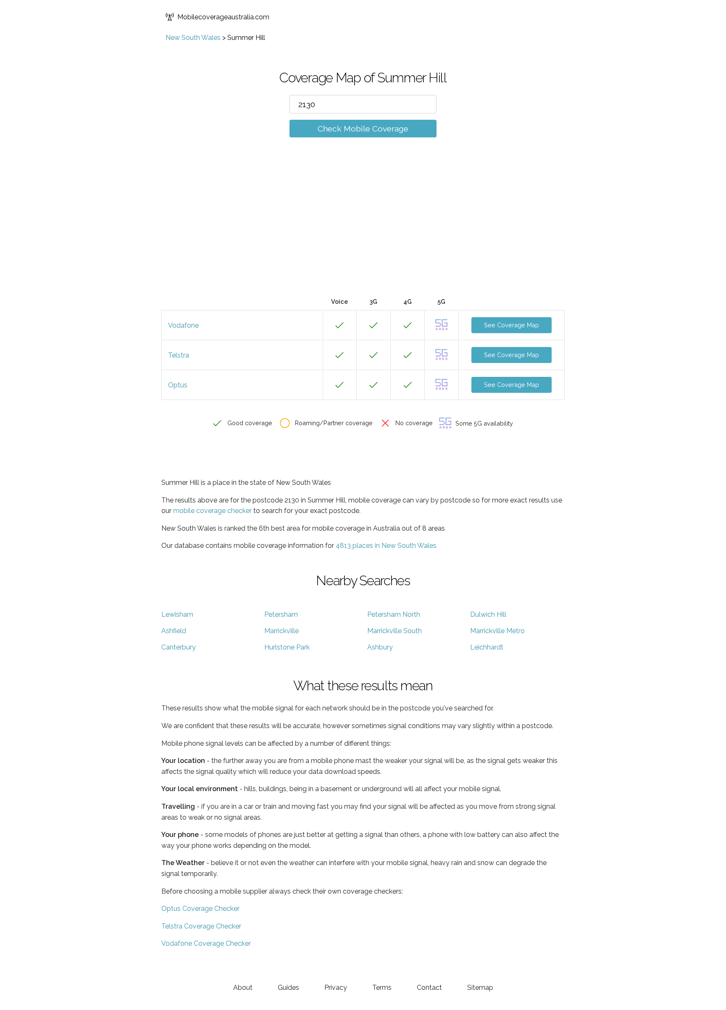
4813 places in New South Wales (386, 546)
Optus (177, 385)
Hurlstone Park (287, 647)
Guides (288, 988)
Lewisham (177, 614)
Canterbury (178, 647)
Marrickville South (394, 631)
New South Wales (193, 38)
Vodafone (183, 325)
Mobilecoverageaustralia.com (223, 17)
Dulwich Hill (488, 614)
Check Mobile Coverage (363, 128)
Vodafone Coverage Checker (206, 943)
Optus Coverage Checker (200, 909)
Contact (429, 988)
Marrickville (281, 631)
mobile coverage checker (212, 511)
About (243, 988)
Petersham (281, 614)
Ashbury (380, 647)
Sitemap (480, 988)
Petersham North (393, 614)
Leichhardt (486, 647)
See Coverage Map (511, 325)
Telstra (178, 355)
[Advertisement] (363, 230)
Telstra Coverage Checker (201, 926)
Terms (382, 988)
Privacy (335, 988)
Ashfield (173, 631)
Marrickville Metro (497, 631)
